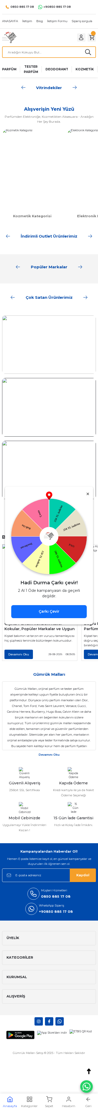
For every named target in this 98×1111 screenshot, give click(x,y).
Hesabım (68, 1106)
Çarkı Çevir (49, 611)
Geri (88, 1106)
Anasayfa (10, 1106)
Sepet (49, 1106)
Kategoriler (29, 1106)
